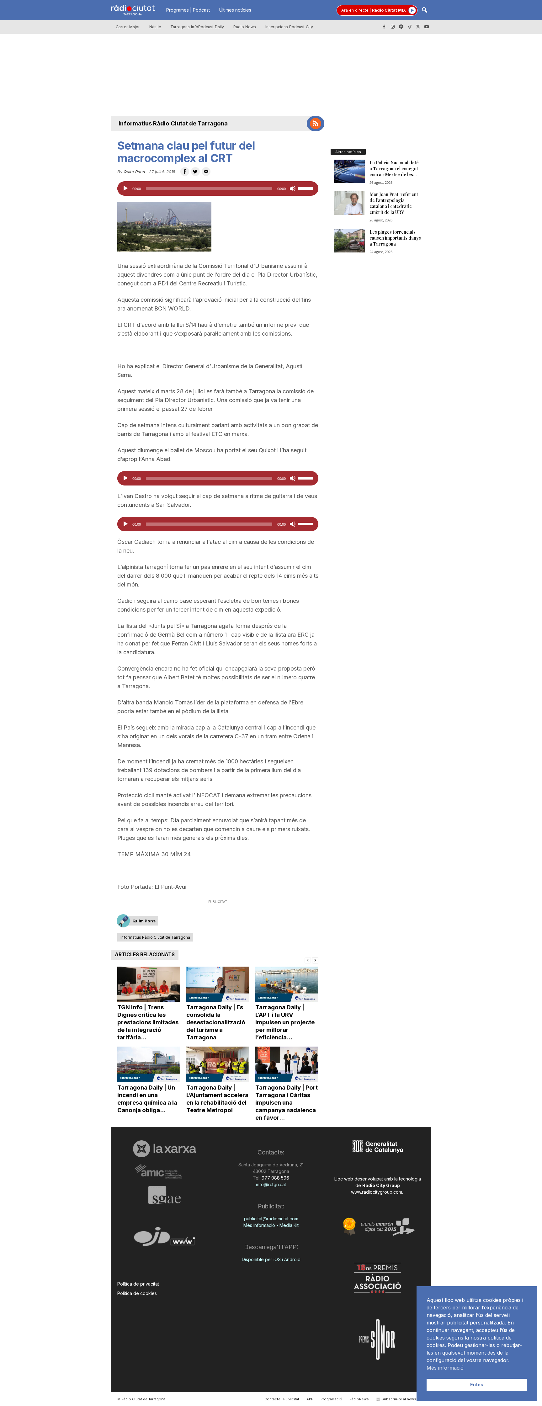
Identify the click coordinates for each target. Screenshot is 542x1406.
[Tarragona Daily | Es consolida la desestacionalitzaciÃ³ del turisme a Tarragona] (217, 984)
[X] (418, 27)
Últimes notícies (235, 10)
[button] (424, 10)
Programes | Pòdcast (188, 10)
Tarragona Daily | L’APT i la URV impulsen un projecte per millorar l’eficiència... (285, 1022)
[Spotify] (401, 27)
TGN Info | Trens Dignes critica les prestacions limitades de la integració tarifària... (147, 1022)
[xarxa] (164, 1148)
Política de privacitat (138, 1284)
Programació (331, 1399)
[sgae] (164, 1195)
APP (309, 1399)
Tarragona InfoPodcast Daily (197, 26)
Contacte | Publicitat (281, 1399)
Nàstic (155, 26)
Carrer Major (128, 26)
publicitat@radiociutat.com (271, 1218)
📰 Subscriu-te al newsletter (400, 1399)
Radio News (244, 26)
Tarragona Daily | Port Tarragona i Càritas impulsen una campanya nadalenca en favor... (286, 1102)
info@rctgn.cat (271, 1184)
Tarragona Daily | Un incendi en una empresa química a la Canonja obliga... (147, 1099)
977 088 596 (274, 1178)
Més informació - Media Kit (271, 1225)
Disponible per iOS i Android (271, 1259)
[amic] (164, 1171)
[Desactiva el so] (293, 188)
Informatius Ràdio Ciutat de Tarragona (173, 123)
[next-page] (315, 960)
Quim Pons (134, 171)
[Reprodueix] (125, 188)
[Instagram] (392, 27)
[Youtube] (426, 27)
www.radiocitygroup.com (376, 1192)
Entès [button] (476, 1384)
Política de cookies (137, 1293)
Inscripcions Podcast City (289, 26)
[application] (217, 188)
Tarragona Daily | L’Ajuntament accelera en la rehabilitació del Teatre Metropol (217, 1099)
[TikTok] (409, 27)
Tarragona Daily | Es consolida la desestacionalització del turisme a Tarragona (215, 1022)
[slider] (306, 188)
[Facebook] (384, 27)
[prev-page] (308, 960)
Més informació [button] (445, 1368)
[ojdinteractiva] (164, 1239)
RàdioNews (359, 1399)
